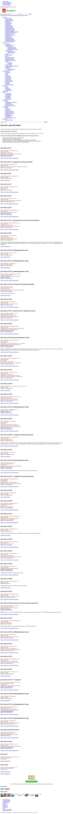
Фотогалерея (5, 802)
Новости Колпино (7, 800)
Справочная (6, 6)
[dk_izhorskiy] (30, 795)
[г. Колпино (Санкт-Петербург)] (8, 13)
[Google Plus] (8, 789)
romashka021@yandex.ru (9, 345)
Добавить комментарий (13, 158)
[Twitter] (3, 789)
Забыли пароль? (3, 15)
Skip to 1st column (6, 3)
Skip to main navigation (7, 2)
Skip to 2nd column (7, 4)
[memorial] (33, 795)
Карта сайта (5, 807)
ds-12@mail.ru (7, 277)
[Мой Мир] (7, 789)
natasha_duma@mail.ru (8, 686)
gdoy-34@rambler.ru (8, 467)
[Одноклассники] (5, 789)
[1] (12, 796)
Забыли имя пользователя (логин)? (14, 15)
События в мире (6, 801)
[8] (40, 794)
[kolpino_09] (20, 795)
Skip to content (6, 1)
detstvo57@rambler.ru (8, 711)
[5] (16, 794)
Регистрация (25, 15)
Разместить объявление (5, 773)
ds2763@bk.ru (7, 411)
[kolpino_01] (26, 796)
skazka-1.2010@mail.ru (8, 154)
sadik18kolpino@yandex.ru (9, 330)
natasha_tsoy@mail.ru (8, 291)
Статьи (4, 803)
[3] (36, 796)
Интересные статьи (7, 810)
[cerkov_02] (5, 796)
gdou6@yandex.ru (7, 213)
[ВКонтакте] (1, 789)
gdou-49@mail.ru (7, 608)
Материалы (5, 804)
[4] (23, 794)
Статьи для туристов (7, 809)
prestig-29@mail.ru (7, 427)
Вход (4, 808)
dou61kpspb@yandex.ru (8, 747)
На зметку (5, 806)
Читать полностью (4, 158)
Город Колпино (6, 799)
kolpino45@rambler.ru (8, 569)
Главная (2, 6)
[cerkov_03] (9, 796)
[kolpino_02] (2, 796)
